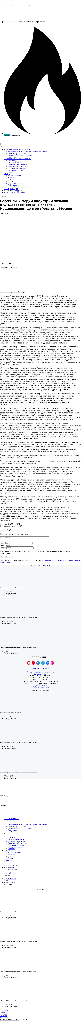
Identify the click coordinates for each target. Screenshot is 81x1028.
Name (2, 543)
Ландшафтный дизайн (17, 164)
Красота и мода (14, 176)
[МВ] (3, 3)
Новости (11, 172)
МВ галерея (9, 867)
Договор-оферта (40, 674)
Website (3, 547)
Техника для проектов (17, 168)
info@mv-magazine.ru (40, 687)
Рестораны (12, 157)
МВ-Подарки (9, 882)
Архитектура (13, 161)
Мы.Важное (8, 860)
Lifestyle (7, 174)
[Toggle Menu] (1, 146)
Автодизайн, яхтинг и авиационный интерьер (27, 151)
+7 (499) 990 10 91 (40, 685)
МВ (7, 796)
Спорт (10, 181)
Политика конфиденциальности (40, 672)
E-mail (3, 545)
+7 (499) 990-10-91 (40, 668)
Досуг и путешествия (17, 153)
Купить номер (10, 879)
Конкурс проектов (15, 170)
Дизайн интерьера (16, 163)
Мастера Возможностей (14, 832)
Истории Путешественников (20, 155)
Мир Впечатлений (11, 819)
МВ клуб (7, 873)
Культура (11, 177)
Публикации (13, 185)
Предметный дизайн (17, 166)
